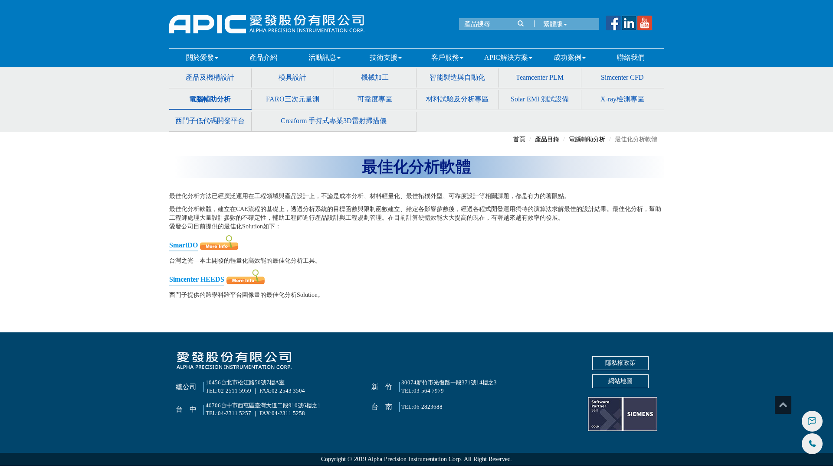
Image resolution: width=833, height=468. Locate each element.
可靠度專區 (374, 99)
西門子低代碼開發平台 (210, 120)
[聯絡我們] (812, 421)
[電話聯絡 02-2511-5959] (812, 443)
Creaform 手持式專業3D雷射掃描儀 (334, 120)
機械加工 (375, 77)
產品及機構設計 (210, 77)
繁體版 (553, 23)
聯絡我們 (631, 57)
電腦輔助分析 (210, 99)
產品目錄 (547, 139)
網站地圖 (620, 381)
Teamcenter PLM (540, 77)
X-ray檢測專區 (622, 99)
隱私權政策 (620, 363)
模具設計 (292, 77)
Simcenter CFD (622, 77)
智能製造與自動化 (457, 77)
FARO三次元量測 (292, 99)
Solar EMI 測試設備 (540, 99)
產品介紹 (263, 57)
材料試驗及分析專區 (457, 99)
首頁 (519, 139)
